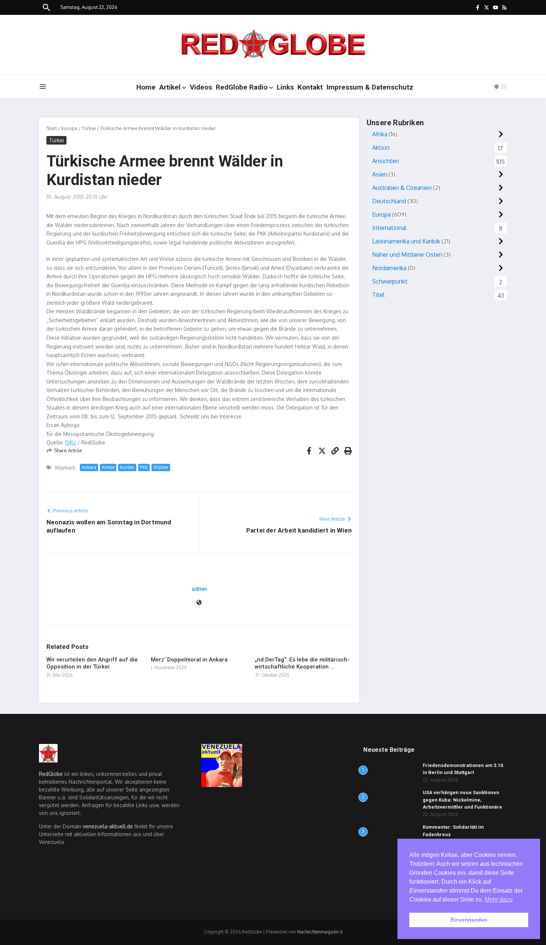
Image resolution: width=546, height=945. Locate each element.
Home (146, 87)
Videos (201, 87)
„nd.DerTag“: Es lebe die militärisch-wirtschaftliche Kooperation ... (302, 663)
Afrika (379, 134)
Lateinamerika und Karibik (406, 241)
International (389, 228)
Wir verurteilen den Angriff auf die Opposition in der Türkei (92, 663)
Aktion (381, 147)
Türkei (89, 128)
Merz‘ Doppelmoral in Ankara (189, 659)
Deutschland (389, 201)
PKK (144, 467)
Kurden (127, 467)
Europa (69, 128)
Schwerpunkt (389, 281)
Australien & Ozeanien (402, 187)
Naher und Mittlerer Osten (407, 254)
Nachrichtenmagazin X (319, 932)
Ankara (89, 467)
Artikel (170, 87)
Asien (379, 174)
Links (285, 87)
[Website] (199, 603)
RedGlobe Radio (241, 87)
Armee (108, 467)
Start (51, 128)
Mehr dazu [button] (499, 899)
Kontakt (310, 87)
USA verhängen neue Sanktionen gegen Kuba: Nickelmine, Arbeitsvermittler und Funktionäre (462, 800)
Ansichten (385, 161)
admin (199, 588)
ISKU (70, 442)
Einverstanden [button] (469, 920)
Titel (378, 294)
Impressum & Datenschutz (369, 87)
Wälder (160, 467)
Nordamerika (389, 268)
